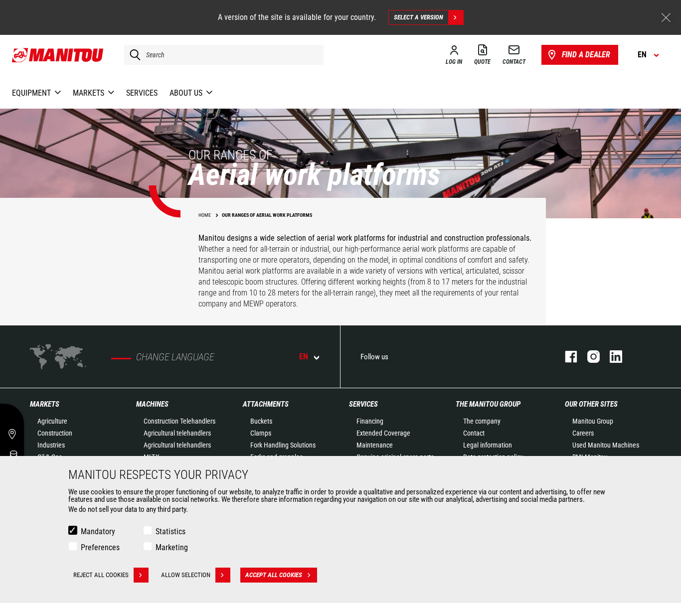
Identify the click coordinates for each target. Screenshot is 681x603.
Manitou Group (592, 421)
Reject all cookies (101, 575)
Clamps (260, 433)
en (303, 356)
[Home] (58, 55)
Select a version (418, 17)
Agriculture (52, 421)
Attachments (266, 404)
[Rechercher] (132, 55)
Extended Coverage (383, 433)
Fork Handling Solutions (283, 445)
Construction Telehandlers (179, 421)
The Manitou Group (488, 404)
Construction (54, 433)
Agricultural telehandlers (177, 433)
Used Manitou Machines (605, 445)
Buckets (261, 421)
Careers (583, 433)
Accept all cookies (273, 575)
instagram (588, 356)
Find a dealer (586, 54)
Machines (152, 404)
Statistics (170, 531)
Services (363, 404)
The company (482, 421)
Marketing (172, 547)
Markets (44, 404)
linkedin (611, 356)
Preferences (100, 547)
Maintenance (374, 445)
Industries (51, 445)
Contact (474, 433)
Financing (369, 421)
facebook (566, 356)
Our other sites (591, 404)
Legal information (487, 445)
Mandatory (98, 531)
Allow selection (185, 575)
